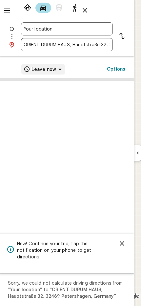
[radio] (27, 7)
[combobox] (67, 28)
